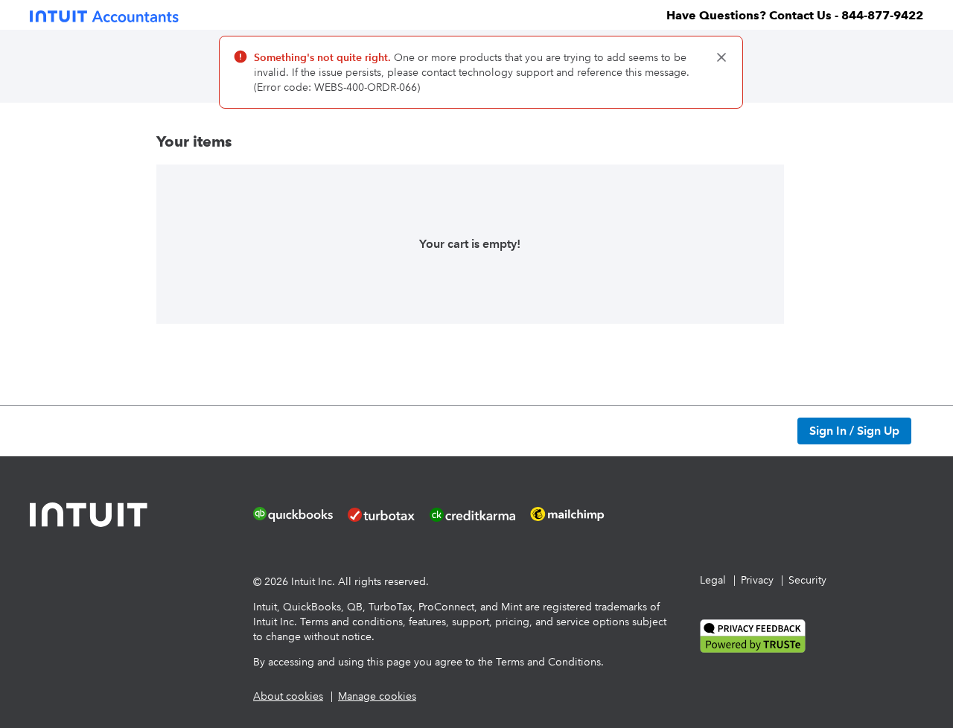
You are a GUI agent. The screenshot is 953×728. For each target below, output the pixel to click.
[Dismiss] (721, 57)
